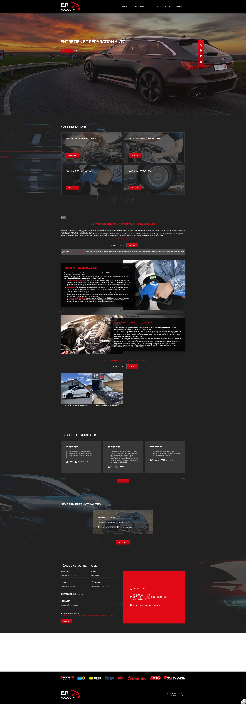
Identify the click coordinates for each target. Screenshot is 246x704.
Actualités (154, 7)
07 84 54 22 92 (118, 245)
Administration (177, 696)
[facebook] (201, 63)
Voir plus (123, 481)
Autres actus (123, 542)
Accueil (125, 7)
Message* (65, 601)
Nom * (93, 572)
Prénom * (65, 572)
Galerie (167, 7)
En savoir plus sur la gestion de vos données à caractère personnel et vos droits (88, 615)
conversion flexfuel (75, 251)
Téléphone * (96, 582)
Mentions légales (175, 694)
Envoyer (66, 621)
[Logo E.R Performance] (70, 6)
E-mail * (64, 582)
